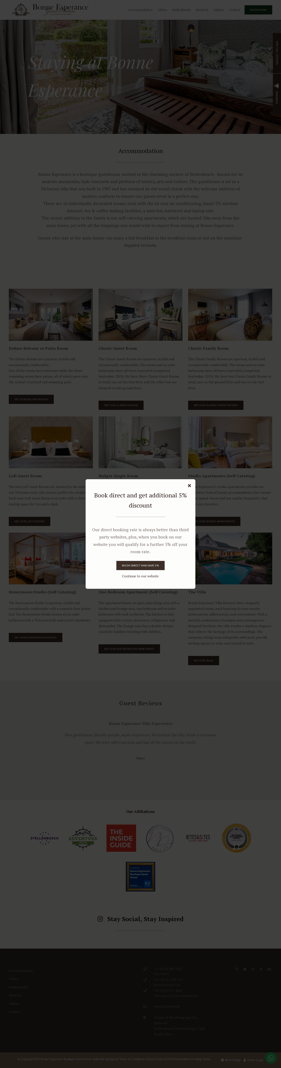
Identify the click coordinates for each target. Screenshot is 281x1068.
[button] (189, 486)
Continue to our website (140, 576)
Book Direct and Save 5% (140, 565)
